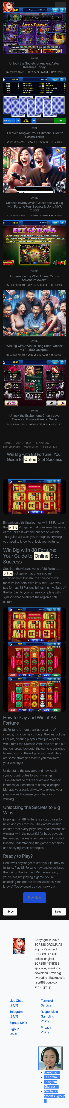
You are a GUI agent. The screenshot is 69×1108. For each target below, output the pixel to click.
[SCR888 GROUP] (8, 7)
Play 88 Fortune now (29, 868)
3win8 (34, 58)
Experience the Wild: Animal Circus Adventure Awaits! (34, 278)
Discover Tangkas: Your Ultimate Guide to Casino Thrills (34, 135)
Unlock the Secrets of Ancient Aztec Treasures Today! (34, 65)
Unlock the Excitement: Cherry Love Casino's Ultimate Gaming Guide (35, 417)
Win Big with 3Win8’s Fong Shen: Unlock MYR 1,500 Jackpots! (34, 348)
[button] (60, 7)
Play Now (34, 898)
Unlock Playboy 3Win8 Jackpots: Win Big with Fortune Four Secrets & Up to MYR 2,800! (34, 206)
